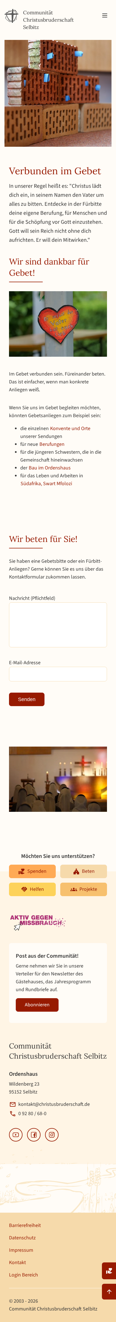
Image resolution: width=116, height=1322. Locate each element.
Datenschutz (22, 1237)
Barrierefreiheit (25, 1225)
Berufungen (51, 444)
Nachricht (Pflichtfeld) (32, 598)
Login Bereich (23, 1274)
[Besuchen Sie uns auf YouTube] (16, 1135)
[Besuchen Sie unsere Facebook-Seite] (34, 1135)
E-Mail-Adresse (25, 662)
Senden (26, 699)
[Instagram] (52, 1135)
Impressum (21, 1250)
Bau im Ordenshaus (50, 467)
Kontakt (17, 1262)
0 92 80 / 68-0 (32, 1113)
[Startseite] (12, 16)
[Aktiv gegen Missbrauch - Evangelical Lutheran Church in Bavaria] (38, 923)
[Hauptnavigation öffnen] (104, 15)
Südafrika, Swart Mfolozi (46, 483)
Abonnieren (37, 1004)
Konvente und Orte (70, 428)
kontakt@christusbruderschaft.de (54, 1104)
